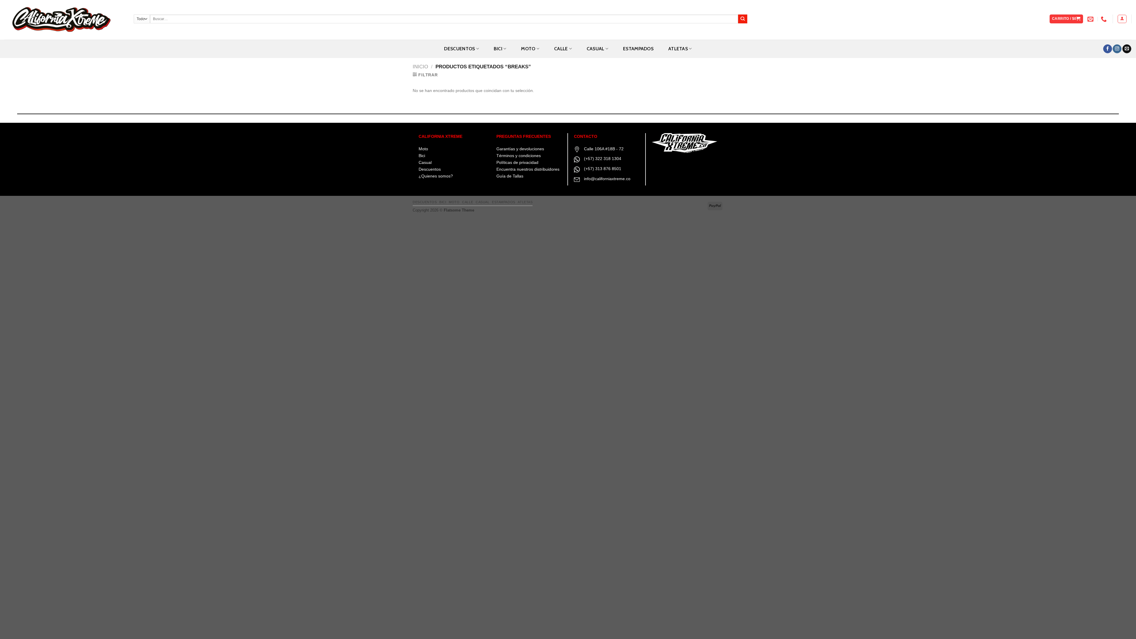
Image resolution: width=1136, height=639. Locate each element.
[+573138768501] (1104, 18)
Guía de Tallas (509, 176)
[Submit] (742, 19)
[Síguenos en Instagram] (1117, 49)
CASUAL (595, 48)
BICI (498, 48)
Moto (423, 148)
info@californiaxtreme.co (607, 178)
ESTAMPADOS (638, 48)
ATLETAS (678, 48)
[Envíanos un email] (1126, 49)
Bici (422, 155)
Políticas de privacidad (517, 162)
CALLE (561, 48)
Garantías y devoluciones (520, 148)
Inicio (420, 67)
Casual (425, 162)
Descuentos (459, 48)
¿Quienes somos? (436, 176)
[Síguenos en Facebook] (1107, 49)
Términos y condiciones (518, 155)
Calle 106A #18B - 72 (604, 148)
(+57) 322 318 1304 (602, 158)
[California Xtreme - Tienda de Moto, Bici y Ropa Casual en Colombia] (64, 20)
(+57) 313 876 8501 (602, 168)
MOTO (528, 48)
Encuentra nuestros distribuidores (527, 169)
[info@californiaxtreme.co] (1091, 18)
